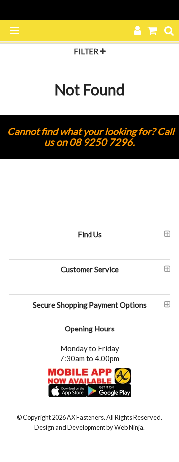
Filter (87, 51)
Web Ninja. (129, 427)
